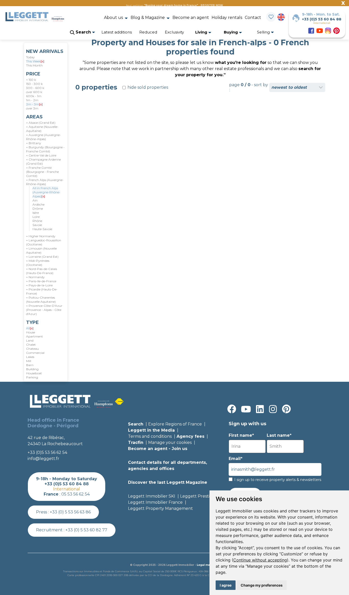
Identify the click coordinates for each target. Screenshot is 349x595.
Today (30, 57)
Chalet (31, 344)
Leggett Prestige (197, 496)
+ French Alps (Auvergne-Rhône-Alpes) (45, 182)
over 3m (32, 108)
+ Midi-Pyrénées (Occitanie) (37, 263)
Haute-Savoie (42, 229)
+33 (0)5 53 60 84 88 (321, 19)
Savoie (37, 225)
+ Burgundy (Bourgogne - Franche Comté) (45, 149)
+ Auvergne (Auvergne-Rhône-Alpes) (43, 137)
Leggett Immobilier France (155, 502)
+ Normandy (35, 277)
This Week (35, 61)
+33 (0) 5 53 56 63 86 (70, 512)
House (30, 332)
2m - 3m (34, 104)
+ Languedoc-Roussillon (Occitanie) (43, 242)
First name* (241, 435)
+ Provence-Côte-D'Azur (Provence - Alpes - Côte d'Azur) (44, 310)
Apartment (34, 336)
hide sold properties (147, 87)
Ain (35, 200)
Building (32, 369)
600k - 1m (33, 96)
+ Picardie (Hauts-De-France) (41, 291)
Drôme (37, 208)
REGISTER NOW (212, 5)
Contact (253, 17)
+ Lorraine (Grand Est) (42, 257)
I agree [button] (225, 585)
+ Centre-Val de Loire (41, 155)
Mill (28, 361)
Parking (32, 377)
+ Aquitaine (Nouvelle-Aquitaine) (42, 129)
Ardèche (38, 204)
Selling (264, 32)
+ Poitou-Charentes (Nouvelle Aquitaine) (41, 300)
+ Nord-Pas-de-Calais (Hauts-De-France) (41, 271)
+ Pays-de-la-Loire (39, 285)
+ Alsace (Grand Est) (40, 123)
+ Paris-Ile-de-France (41, 281)
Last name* (279, 435)
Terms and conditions (150, 436)
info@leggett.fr (43, 458)
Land (29, 340)
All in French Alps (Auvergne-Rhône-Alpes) (46, 192)
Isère (35, 213)
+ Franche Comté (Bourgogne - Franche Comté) (42, 172)
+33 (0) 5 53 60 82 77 (86, 529)
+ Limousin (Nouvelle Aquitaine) (41, 250)
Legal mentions (208, 565)
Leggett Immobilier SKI (151, 496)
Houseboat (34, 373)
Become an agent (190, 17)
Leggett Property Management (160, 508)
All (29, 328)
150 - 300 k (34, 84)
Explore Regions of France (175, 424)
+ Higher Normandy (40, 236)
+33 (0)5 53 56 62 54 (47, 452)
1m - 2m (32, 100)
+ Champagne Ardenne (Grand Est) (43, 161)
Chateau (32, 349)
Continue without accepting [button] (260, 560)
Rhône (37, 221)
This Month (34, 65)
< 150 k (31, 80)
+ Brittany (33, 143)
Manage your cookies (170, 442)
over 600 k (34, 92)
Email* (235, 458)
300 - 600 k (35, 88)
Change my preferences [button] (262, 585)
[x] (42, 61)
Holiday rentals (227, 17)
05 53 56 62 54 (75, 494)
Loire (36, 217)
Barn (29, 365)
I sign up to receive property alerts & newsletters (277, 479)
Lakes (30, 357)
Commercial (35, 353)
